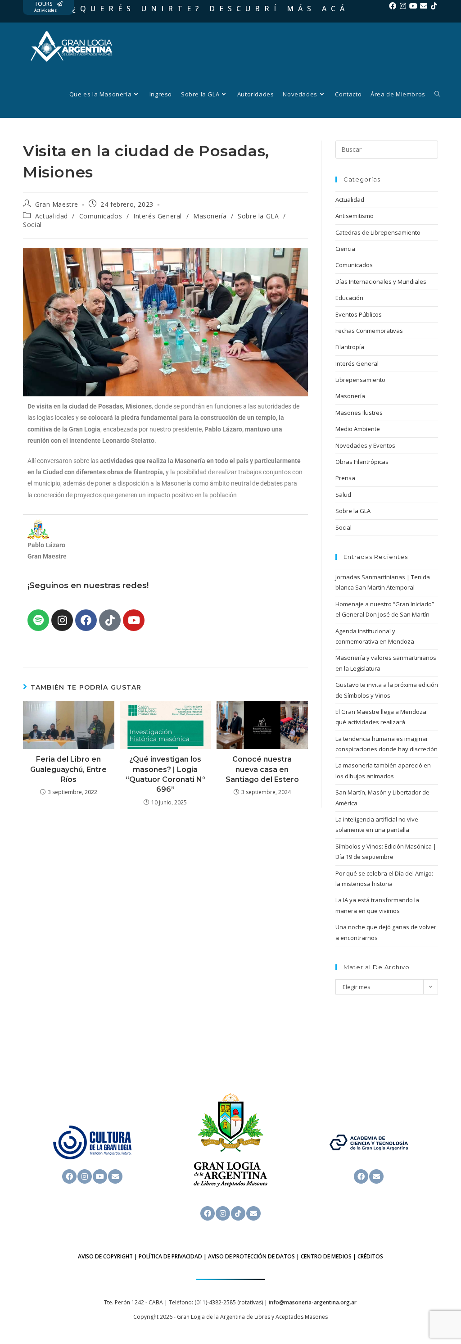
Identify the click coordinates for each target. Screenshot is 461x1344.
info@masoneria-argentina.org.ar (313, 1302)
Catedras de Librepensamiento (377, 232)
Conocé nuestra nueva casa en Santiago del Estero (262, 769)
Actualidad (51, 216)
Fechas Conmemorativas (369, 331)
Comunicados (100, 216)
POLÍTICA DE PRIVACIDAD (170, 1256)
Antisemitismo (354, 216)
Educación (349, 298)
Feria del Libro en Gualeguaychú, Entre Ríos (68, 769)
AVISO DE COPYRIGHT (105, 1256)
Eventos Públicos (358, 314)
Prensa (345, 478)
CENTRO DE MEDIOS (326, 1256)
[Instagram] (403, 6)
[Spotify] (38, 620)
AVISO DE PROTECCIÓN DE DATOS (251, 1256)
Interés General (157, 216)
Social (32, 224)
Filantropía (349, 347)
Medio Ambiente (357, 429)
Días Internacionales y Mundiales (380, 281)
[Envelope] (424, 6)
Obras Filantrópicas (362, 462)
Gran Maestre (56, 204)
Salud (343, 494)
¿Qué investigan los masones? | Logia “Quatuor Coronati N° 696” (165, 774)
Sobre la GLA (258, 216)
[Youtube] (413, 6)
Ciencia (345, 249)
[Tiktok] (434, 6)
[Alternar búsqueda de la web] (437, 94)
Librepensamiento (360, 380)
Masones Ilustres (359, 413)
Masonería (209, 216)
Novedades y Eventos (365, 445)
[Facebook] (393, 6)
